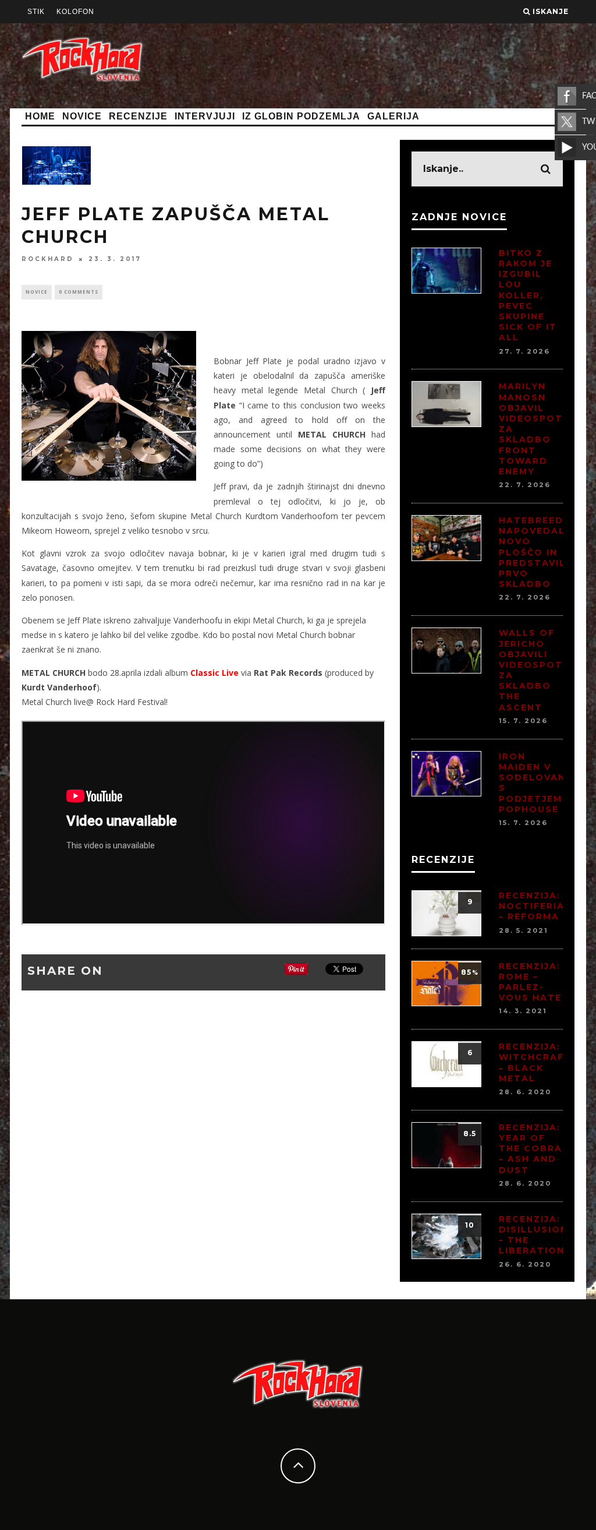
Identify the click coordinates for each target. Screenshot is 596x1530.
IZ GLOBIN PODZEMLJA (301, 116)
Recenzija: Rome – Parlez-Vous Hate (530, 982)
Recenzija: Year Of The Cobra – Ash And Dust (530, 1148)
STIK (36, 11)
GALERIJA (393, 116)
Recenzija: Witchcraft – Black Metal (535, 1062)
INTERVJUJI (205, 116)
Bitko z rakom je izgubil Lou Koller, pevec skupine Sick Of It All (528, 295)
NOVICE (82, 116)
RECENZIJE (138, 116)
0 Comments (78, 291)
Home (40, 116)
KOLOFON (75, 11)
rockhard (48, 259)
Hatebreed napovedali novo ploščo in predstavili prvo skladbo (534, 552)
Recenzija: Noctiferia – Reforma (532, 906)
